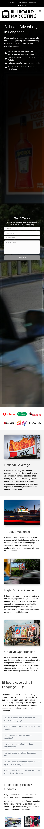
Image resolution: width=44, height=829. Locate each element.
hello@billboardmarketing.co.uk (27, 3)
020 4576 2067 (12, 3)
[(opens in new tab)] (9, 414)
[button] (22, 257)
